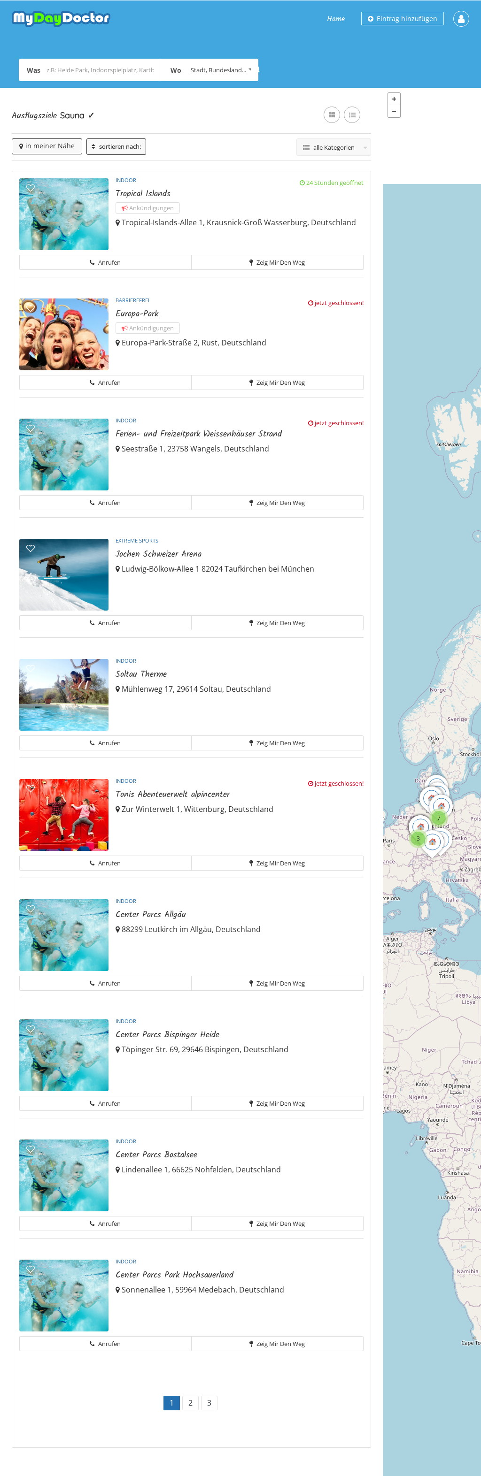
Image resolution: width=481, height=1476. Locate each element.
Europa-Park (137, 314)
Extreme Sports (137, 540)
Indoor (126, 180)
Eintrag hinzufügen (406, 18)
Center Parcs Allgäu (151, 915)
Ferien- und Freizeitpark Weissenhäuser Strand (199, 434)
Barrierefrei (132, 300)
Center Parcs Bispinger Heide (167, 1035)
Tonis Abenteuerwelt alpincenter (173, 795)
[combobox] (209, 70)
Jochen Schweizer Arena (159, 554)
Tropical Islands (143, 194)
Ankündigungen (151, 208)
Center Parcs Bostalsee (156, 1155)
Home (336, 19)
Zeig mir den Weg (280, 262)
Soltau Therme (141, 674)
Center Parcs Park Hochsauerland (174, 1275)
